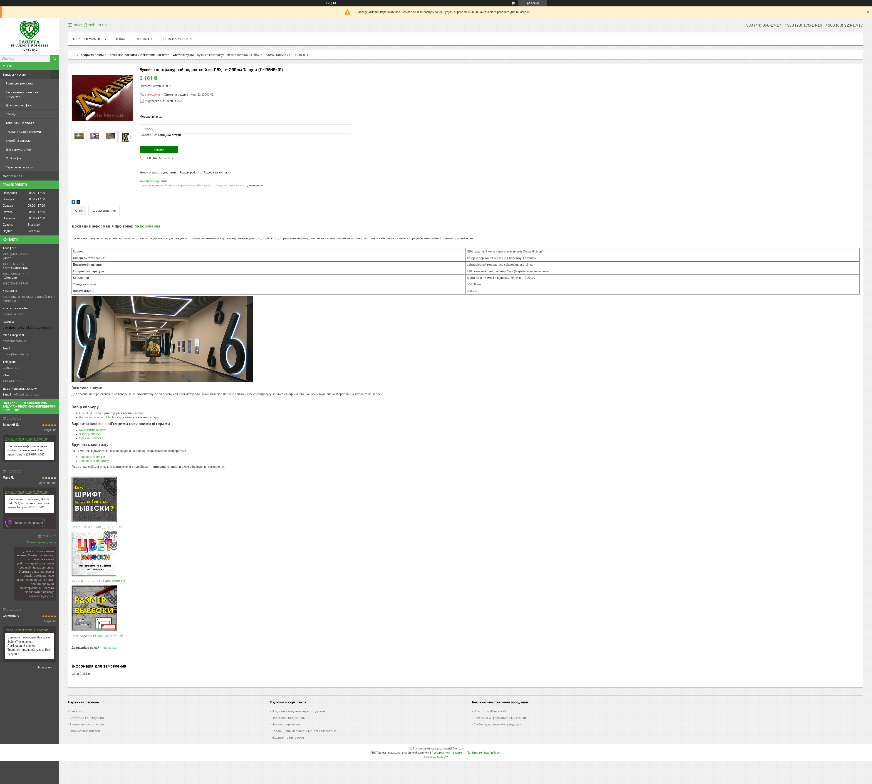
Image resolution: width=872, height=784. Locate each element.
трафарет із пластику (94, 460)
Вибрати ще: (160, 135)
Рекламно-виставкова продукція (22, 94)
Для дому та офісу (18, 105)
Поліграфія (13, 158)
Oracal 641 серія (90, 413)
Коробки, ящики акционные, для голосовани (304, 731)
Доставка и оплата (176, 39)
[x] (78, 202)
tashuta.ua (110, 647)
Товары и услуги (14, 74)
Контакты (144, 39)
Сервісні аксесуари (19, 167)
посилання (150, 226)
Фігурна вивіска (90, 434)
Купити (159, 149)
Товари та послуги (92, 55)
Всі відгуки (44, 667)
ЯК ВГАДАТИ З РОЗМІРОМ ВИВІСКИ (97, 636)
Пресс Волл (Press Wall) (490, 711)
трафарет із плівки (92, 456)
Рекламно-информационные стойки (500, 718)
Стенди (11, 114)
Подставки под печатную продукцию (299, 711)
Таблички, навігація (20, 123)
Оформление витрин (85, 731)
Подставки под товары (288, 718)
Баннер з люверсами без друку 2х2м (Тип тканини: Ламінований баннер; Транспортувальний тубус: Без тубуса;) (29, 645)
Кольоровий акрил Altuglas (97, 417)
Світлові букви (183, 55)
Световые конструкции (87, 718)
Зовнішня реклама (19, 83)
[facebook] (73, 202)
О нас (120, 39)
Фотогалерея (12, 176)
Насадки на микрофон (288, 737)
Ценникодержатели (286, 724)
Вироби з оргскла (18, 140)
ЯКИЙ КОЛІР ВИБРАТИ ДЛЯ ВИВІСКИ (98, 581)
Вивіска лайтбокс (91, 438)
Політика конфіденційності (484, 752)
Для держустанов (18, 149)
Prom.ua (458, 748)
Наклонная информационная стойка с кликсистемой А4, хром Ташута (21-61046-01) (27, 450)
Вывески (76, 711)
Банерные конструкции (87, 724)
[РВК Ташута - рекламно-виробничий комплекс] (29, 32)
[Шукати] (54, 58)
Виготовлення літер (154, 55)
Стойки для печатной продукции (497, 724)
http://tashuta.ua (14, 341)
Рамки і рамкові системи (23, 132)
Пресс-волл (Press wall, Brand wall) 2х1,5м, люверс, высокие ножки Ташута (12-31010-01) (28, 503)
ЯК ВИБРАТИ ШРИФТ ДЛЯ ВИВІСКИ (97, 527)
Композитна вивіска (92, 430)
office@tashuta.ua (15, 354)
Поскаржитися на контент (448, 752)
